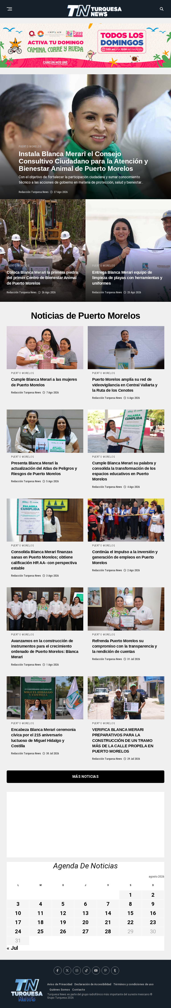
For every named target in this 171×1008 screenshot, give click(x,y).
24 (18, 931)
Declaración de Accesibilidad (92, 984)
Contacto (78, 989)
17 (18, 922)
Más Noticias (85, 776)
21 (108, 922)
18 (40, 922)
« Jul (12, 948)
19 (63, 922)
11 (40, 913)
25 (40, 931)
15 (130, 913)
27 (85, 931)
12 (63, 913)
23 (153, 922)
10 (18, 913)
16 (153, 913)
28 (108, 931)
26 (63, 931)
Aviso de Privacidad (59, 984)
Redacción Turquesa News (34, 192)
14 (108, 913)
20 (85, 922)
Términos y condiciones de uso (133, 984)
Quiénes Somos (59, 989)
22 (130, 922)
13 (85, 913)
